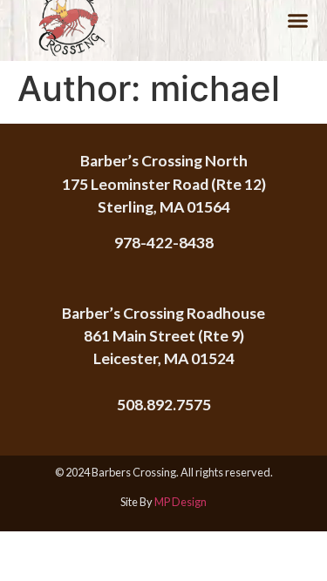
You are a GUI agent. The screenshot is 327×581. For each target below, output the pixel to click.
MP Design (180, 502)
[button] (298, 20)
